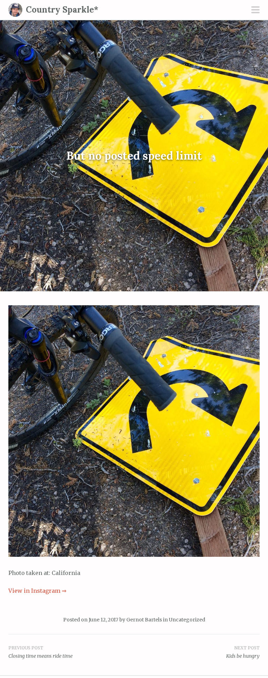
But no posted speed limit (134, 156)
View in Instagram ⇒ (37, 590)
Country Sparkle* (62, 9)
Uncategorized (187, 620)
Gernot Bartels (144, 620)
